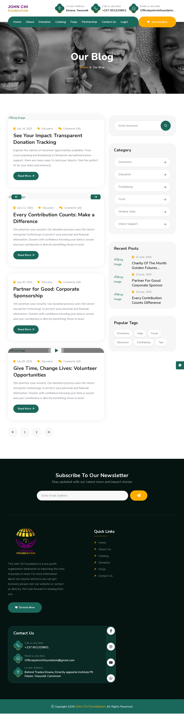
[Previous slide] (17, 197)
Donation (45, 22)
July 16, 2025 (24, 128)
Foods (154, 333)
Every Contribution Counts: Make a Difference (54, 218)
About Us (104, 549)
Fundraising (126, 187)
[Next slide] (96, 197)
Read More (24, 176)
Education (47, 128)
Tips (161, 342)
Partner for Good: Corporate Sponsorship (46, 292)
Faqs (74, 22)
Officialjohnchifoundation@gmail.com (50, 660)
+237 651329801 (114, 10)
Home (17, 22)
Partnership (89, 22)
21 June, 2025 (143, 257)
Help (140, 333)
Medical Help (127, 212)
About (30, 22)
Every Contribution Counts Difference (147, 300)
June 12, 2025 (25, 208)
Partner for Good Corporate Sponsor (147, 283)
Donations (125, 162)
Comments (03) (72, 128)
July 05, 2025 (24, 282)
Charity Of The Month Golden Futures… (149, 265)
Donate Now (159, 22)
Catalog (60, 22)
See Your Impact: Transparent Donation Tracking (47, 139)
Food (122, 199)
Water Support (128, 224)
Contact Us (109, 22)
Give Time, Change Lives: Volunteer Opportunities (55, 371)
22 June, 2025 (143, 274)
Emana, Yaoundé (77, 10)
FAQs (102, 569)
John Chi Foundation (90, 706)
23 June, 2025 (143, 292)
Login (124, 22)
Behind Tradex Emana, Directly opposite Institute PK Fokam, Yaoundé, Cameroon (59, 674)
